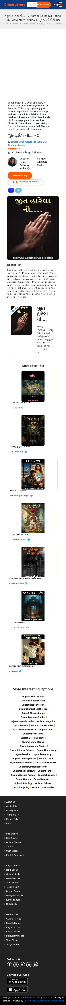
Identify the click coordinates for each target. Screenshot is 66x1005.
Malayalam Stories (15, 936)
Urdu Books (11, 904)
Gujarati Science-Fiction (23, 775)
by (14, 408)
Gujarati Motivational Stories (33, 709)
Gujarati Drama (46, 729)
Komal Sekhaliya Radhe (22, 142)
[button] (35, 4)
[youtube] (28, 964)
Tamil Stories (12, 940)
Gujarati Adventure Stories (33, 746)
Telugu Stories (13, 944)
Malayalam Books (14, 895)
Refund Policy (12, 819)
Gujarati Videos (13, 842)
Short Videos (12, 851)
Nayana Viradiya (17, 583)
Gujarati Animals (42, 779)
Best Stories (12, 834)
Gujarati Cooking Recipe (24, 758)
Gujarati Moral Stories (33, 742)
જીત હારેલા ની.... (42, 314)
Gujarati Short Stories (33, 696)
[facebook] (9, 964)
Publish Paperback (15, 855)
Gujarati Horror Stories (21, 762)
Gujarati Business (46, 775)
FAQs (8, 823)
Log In (57, 4)
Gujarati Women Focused (24, 729)
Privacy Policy (12, 810)
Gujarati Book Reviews (24, 771)
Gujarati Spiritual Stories (33, 700)
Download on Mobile (28, 181)
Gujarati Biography (42, 754)
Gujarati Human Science (22, 750)
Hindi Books (12, 870)
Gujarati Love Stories (33, 733)
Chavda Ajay (19, 452)
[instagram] (16, 964)
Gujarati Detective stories (33, 738)
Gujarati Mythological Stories (33, 767)
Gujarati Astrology (23, 783)
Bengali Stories (13, 931)
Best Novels (11, 838)
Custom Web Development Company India (44, 1000)
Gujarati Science (43, 783)
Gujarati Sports (23, 779)
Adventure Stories (42, 163)
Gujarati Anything (20, 787)
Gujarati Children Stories (33, 717)
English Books (13, 865)
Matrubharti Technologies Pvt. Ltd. (38, 997)
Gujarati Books (13, 874)
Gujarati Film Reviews (45, 762)
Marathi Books (13, 878)
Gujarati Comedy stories (22, 721)
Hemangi (14, 671)
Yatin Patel (19, 408)
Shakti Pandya (21, 540)
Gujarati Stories (13, 919)
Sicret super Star (22, 627)
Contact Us (11, 806)
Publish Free (43, 4)
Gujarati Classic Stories (33, 713)
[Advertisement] (33, 64)
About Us (10, 802)
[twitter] (22, 964)
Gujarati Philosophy (46, 750)
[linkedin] (35, 964)
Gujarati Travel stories (42, 725)
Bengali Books (13, 891)
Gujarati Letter (46, 758)
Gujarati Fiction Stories (33, 705)
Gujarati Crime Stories (43, 787)
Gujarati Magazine (46, 721)
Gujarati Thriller (45, 771)
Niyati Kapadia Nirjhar (21, 496)
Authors (10, 846)
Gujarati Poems (20, 725)
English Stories (13, 927)
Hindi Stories (12, 914)
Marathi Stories (13, 923)
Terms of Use (12, 815)
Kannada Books (13, 900)
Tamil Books (12, 882)
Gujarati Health (22, 754)
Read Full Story (19, 175)
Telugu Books (12, 887)
